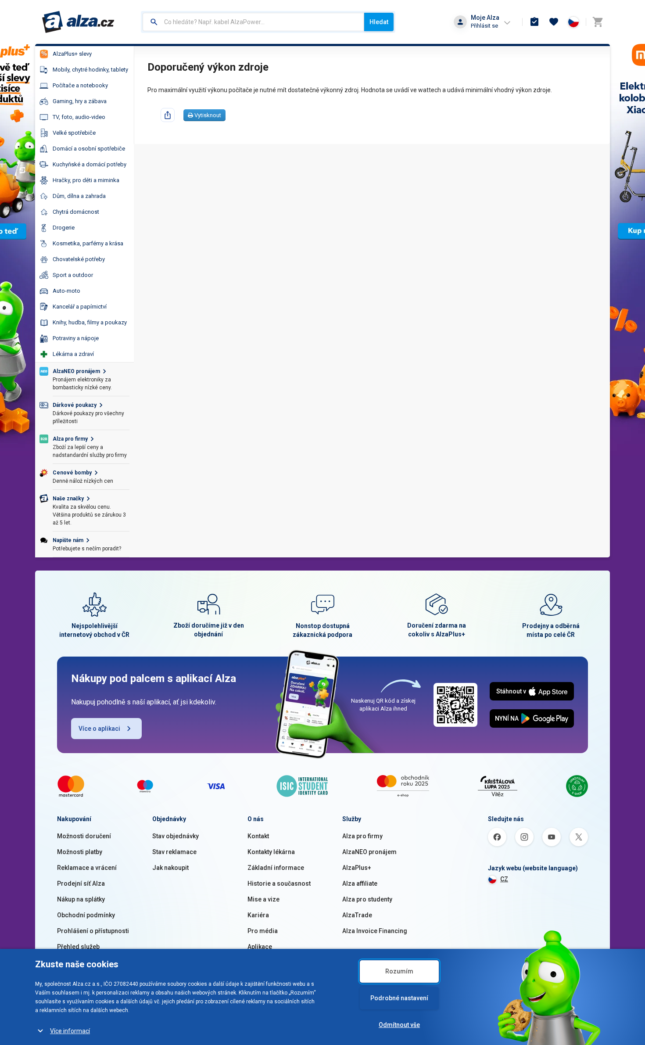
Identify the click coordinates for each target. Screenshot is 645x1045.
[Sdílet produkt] (168, 115)
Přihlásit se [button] (484, 25)
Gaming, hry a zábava (80, 101)
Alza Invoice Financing (374, 930)
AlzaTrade (357, 915)
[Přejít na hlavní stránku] (78, 22)
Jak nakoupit (170, 867)
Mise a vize (263, 899)
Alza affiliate (359, 883)
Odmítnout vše (399, 1024)
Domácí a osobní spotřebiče (89, 148)
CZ (504, 879)
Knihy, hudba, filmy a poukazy (90, 322)
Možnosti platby (79, 851)
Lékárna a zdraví (73, 354)
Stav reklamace (174, 851)
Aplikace (259, 946)
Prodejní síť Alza (81, 883)
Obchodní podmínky (86, 915)
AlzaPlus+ (356, 867)
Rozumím (399, 971)
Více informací (70, 1030)
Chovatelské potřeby (79, 259)
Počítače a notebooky (80, 85)
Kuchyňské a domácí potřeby (89, 164)
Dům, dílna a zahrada (79, 196)
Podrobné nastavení (399, 998)
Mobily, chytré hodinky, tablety (90, 69)
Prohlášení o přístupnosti (93, 930)
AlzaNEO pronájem (369, 851)
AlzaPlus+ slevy (72, 53)
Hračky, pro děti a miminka (86, 180)
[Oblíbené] (553, 22)
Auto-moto (66, 290)
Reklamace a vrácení (87, 867)
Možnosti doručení (84, 836)
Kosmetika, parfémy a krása (88, 243)
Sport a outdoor (73, 275)
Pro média (262, 930)
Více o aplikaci (99, 728)
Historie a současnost (279, 883)
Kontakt (258, 836)
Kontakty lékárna (271, 851)
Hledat (378, 21)
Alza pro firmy (362, 836)
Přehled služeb (78, 946)
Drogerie (64, 227)
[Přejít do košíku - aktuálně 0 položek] (597, 22)
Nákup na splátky (81, 899)
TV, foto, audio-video (79, 117)
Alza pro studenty (367, 899)
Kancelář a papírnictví (80, 306)
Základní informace (275, 867)
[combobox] (253, 22)
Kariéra (258, 915)
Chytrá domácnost (76, 211)
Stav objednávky (175, 836)
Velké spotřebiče (74, 132)
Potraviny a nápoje (76, 338)
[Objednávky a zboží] (534, 22)
